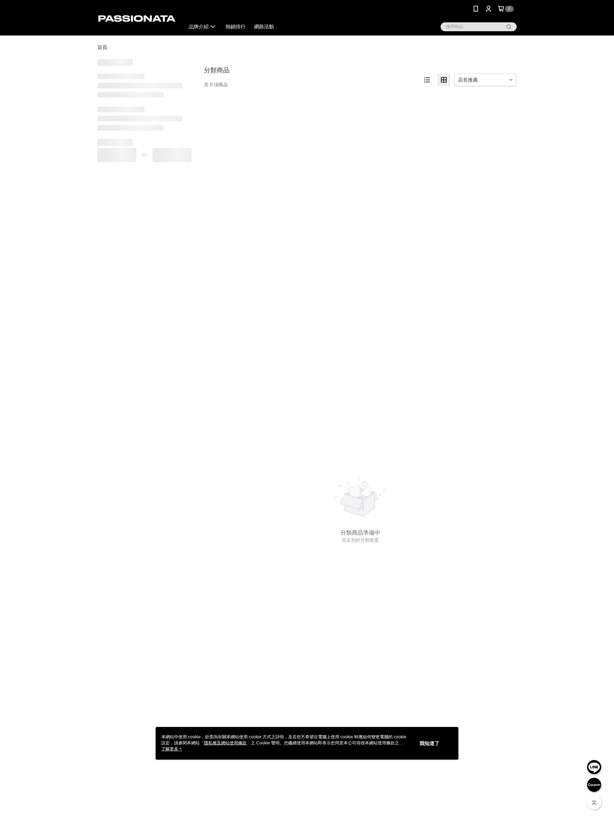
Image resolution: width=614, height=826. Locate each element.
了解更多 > (171, 748)
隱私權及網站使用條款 (225, 742)
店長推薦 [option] (468, 80)
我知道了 (430, 743)
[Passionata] (136, 18)
